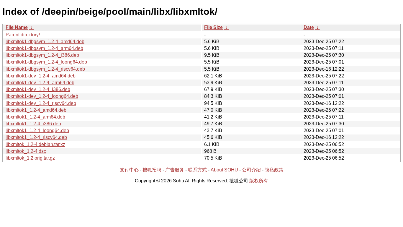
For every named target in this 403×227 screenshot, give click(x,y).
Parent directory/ (23, 34)
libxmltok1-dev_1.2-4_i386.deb (38, 89)
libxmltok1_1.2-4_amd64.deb (36, 110)
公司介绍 (251, 169)
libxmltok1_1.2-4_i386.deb (33, 123)
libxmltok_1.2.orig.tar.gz (30, 157)
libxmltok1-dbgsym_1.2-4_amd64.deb (45, 41)
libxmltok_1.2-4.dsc (26, 151)
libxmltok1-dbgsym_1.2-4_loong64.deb (46, 61)
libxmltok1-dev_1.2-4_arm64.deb (40, 82)
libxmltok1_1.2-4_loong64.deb (37, 130)
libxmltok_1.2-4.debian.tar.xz (35, 144)
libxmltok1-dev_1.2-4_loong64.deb (42, 96)
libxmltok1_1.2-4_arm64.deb (35, 116)
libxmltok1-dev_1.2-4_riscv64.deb (41, 103)
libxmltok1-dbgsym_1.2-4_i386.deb (42, 55)
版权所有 (258, 180)
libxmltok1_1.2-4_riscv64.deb (36, 137)
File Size (213, 27)
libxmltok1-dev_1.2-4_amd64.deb (41, 75)
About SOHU (224, 169)
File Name (17, 27)
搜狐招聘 (151, 169)
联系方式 (197, 169)
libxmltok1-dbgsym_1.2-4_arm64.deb (44, 48)
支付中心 (129, 169)
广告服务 (174, 169)
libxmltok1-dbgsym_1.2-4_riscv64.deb (45, 69)
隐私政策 (274, 169)
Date (309, 27)
